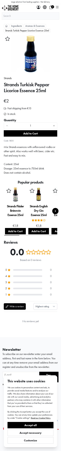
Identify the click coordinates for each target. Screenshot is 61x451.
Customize (30, 440)
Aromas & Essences (35, 26)
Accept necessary (31, 433)
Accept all (30, 425)
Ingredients (16, 26)
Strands (8, 78)
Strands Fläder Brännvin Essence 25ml (15, 210)
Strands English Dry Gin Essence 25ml (39, 210)
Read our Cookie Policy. (41, 417)
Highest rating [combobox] (42, 306)
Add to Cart (30, 133)
